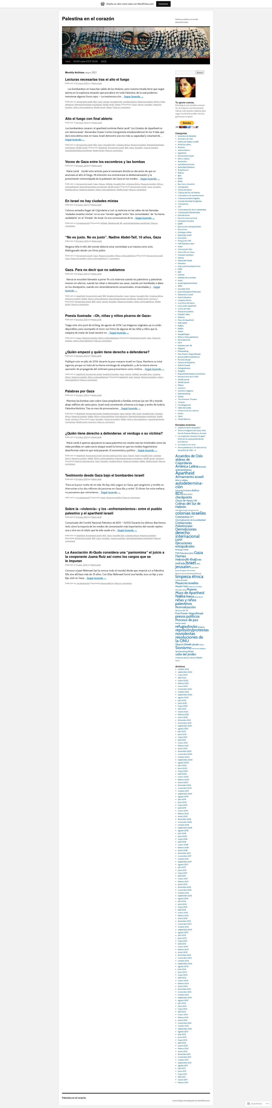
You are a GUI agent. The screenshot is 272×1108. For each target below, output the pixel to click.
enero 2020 (183, 782)
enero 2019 (182, 816)
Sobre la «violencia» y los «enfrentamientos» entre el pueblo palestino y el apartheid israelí (113, 510)
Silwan (118, 104)
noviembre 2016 (184, 890)
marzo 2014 (183, 980)
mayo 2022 (182, 706)
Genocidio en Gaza (186, 252)
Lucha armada (184, 308)
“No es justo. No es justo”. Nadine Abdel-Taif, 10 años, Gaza (113, 237)
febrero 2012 (183, 1048)
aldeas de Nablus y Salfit (188, 141)
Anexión (181, 147)
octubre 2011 (183, 1060)
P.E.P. (180, 342)
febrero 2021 (183, 745)
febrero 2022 (183, 714)
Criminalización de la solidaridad (192, 209)
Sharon (179, 644)
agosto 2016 (183, 898)
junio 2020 (182, 768)
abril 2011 (182, 1077)
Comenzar (163, 4)
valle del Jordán (185, 654)
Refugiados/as (184, 368)
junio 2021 (182, 734)
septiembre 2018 (185, 827)
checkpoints (183, 497)
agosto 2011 (183, 1065)
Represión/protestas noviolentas (88, 104)
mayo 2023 (182, 675)
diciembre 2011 (184, 1054)
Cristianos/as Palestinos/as (183, 524)
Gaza (100, 101)
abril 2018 (182, 842)
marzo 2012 (183, 1045)
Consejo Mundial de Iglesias (190, 201)
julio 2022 (182, 700)
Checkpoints (183, 187)
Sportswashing (184, 393)
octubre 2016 (183, 893)
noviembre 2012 (184, 1023)
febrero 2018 (183, 847)
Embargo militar (185, 232)
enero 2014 (182, 986)
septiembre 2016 (185, 895)
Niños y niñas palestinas (125, 255)
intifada (104, 223)
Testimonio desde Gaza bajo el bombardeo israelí (104, 475)
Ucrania (181, 402)
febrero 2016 (183, 915)
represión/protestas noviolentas (78, 150)
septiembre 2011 (184, 1062)
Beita (180, 178)
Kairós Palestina (184, 297)
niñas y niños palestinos (83, 107)
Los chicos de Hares (186, 303)
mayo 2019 (182, 805)
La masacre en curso (187, 444)
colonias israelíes (190, 513)
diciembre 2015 (184, 921)
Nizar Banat (198, 597)
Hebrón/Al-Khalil (185, 260)
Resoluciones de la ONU (188, 376)
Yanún (180, 413)
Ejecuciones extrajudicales (185, 544)
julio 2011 (182, 1068)
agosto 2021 (183, 728)
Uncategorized (82, 223)
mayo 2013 (182, 1009)
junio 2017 (182, 870)
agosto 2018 (183, 830)
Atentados (182, 161)
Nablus (181, 325)
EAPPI (180, 224)
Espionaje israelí (185, 235)
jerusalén (139, 147)
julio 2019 (182, 799)
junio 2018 (182, 836)
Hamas (106, 101)
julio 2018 (182, 833)
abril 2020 (182, 774)
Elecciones (182, 229)
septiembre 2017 (185, 861)
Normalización (121, 416)
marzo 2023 (183, 680)
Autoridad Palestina (186, 167)
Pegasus (181, 348)
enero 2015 (182, 952)
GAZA (104, 61)
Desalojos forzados (115, 296)
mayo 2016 (182, 907)
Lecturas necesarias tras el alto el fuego (97, 79)
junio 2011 (182, 1071)
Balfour (181, 173)
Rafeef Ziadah (184, 365)
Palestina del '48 (115, 223)
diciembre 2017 (184, 853)
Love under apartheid (187, 306)
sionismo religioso (185, 391)
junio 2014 (182, 972)
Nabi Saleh (182, 323)
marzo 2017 (183, 878)
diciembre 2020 (185, 751)
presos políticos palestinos (189, 357)
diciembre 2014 (184, 955)
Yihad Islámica (184, 419)
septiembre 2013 (185, 997)
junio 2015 (182, 938)
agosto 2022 (183, 697)
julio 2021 (182, 731)
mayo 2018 (182, 839)
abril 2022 (182, 709)
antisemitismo (184, 150)
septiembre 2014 (185, 963)
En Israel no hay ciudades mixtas (91, 200)
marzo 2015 (183, 946)
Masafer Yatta (184, 314)
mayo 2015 (182, 941)
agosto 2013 (183, 1000)
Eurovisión (182, 238)
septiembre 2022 (185, 694)
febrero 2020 (183, 779)
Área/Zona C (183, 170)
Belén (180, 181)
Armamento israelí (84, 101)
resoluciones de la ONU (189, 638)
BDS (95, 101)
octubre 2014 (183, 961)
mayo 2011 (182, 1074)
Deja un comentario (121, 107)
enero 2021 (182, 748)
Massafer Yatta (180, 590)
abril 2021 (182, 740)
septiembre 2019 (185, 794)
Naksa (180, 331)
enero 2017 (182, 884)
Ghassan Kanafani (185, 255)
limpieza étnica (71, 189)
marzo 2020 (183, 777)
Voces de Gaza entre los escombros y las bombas (105, 161)
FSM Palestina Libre (186, 243)
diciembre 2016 (184, 887)
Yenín (180, 416)
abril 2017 (182, 876)
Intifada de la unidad (187, 277)
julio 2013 (182, 1003)
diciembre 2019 (184, 785)
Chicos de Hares (185, 190)
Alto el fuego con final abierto (88, 118)
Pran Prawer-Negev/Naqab (189, 354)
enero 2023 (183, 686)
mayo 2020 (183, 771)
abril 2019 (182, 808)
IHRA (180, 269)
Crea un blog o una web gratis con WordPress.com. (191, 1100)
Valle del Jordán (184, 408)
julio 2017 (182, 867)
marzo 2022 (183, 711)
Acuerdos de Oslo (185, 139)
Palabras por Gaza (79, 391)
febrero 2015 (183, 949)
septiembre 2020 (185, 760)
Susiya (180, 396)
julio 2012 (182, 1034)
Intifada (109, 184)
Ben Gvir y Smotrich (186, 184)
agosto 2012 (183, 1031)
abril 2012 (182, 1043)
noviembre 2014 (185, 958)
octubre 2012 (183, 1026)
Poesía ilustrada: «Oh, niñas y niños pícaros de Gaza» (108, 315)
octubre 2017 (183, 859)
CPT (179, 207)
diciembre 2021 (184, 720)
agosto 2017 (183, 864)
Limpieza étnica (130, 101)
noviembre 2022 (185, 689)
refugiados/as (186, 626)
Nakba (84, 299)
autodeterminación (186, 164)
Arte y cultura (183, 158)
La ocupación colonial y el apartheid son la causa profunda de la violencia (192, 439)
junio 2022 (182, 703)
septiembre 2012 (185, 1028)
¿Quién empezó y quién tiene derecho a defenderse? (107, 351)
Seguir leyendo (133, 96)
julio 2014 (182, 969)
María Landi (97, 83)
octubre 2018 (183, 825)
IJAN (134, 413)
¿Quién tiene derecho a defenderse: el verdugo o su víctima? (114, 433)
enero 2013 (182, 1020)
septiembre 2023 (185, 672)
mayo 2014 (182, 975)
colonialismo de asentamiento (191, 195)
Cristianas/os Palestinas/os (189, 212)
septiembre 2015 (185, 929)
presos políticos (107, 583)
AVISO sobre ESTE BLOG (86, 61)
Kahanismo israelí (185, 294)
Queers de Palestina (186, 362)
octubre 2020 (184, 757)
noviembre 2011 (184, 1057)
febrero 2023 (183, 683)
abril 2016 (182, 910)
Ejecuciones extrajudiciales (189, 226)
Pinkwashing (183, 351)
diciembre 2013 (184, 989)
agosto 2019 (183, 796)
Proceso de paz (184, 359)
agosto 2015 (183, 932)
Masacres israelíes (145, 101)
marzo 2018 (183, 844)
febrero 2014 (183, 983)
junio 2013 (182, 1006)
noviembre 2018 (185, 822)
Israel (138, 413)
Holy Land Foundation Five (189, 266)
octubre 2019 (183, 791)
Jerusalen (148, 104)
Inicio (67, 61)
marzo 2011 (182, 1079)
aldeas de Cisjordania (183, 461)
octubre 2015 (183, 927)
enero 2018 (183, 850)
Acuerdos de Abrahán (187, 136)
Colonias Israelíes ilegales (189, 198)
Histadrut (182, 263)
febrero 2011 (183, 1082)
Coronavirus (183, 204)
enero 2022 (183, 717)
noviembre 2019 (185, 788)
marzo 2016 (183, 912)
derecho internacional (84, 461)
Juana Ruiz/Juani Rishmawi (189, 291)
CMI (195, 500)
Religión (181, 371)
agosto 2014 (183, 966)
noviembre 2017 (184, 856)
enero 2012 (182, 1051)
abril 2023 (182, 677)
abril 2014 (182, 978)
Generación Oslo (185, 249)
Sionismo (92, 422)
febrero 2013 (183, 1017)
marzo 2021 (183, 743)
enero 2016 (182, 918)
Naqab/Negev (184, 334)
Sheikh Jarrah (108, 104)
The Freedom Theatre (187, 399)
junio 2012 (182, 1037)
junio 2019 (182, 802)
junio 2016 (182, 904)
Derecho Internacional (112, 455)
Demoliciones (184, 215)
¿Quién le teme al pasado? (189, 427)
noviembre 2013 (184, 992)
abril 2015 (182, 944)
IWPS (180, 286)
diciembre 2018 (184, 819)
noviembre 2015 (185, 924)
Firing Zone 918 (184, 241)
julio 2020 (182, 765)
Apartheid (103, 147)
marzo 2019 (183, 810)
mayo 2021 (182, 737)
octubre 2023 (183, 669)
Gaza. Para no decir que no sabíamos (95, 269)
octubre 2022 (183, 692)
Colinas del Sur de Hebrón (189, 192)
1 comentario (113, 258)
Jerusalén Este (116, 101)
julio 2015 (182, 935)
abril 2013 (182, 1011)
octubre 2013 (183, 995)
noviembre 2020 (185, 754)
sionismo (153, 299)
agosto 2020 (183, 762)
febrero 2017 (183, 881)
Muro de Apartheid (186, 320)
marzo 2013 (183, 1014)
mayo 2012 (182, 1040)
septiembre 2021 (185, 726)
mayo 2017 (182, 873)
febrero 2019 (183, 813)
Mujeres (181, 317)
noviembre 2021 (184, 723)
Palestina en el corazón (88, 18)
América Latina (184, 144)
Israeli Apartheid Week (187, 283)
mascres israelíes (151, 147)
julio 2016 (182, 901)
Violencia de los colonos (188, 410)
